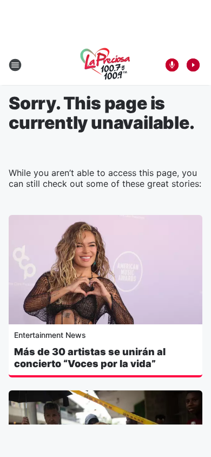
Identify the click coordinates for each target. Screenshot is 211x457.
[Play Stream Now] (193, 64)
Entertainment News (50, 335)
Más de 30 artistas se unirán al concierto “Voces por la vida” (90, 357)
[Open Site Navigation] (15, 64)
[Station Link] (105, 65)
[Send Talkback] (172, 64)
